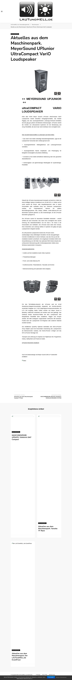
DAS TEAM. (44, 674)
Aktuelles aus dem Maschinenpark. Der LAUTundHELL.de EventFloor (20, 656)
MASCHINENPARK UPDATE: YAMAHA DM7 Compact (21, 437)
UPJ (60, 226)
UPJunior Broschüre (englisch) (30, 342)
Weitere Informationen (61, 677)
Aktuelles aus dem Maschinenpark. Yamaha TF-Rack (47, 528)
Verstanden (51, 677)
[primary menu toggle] (1, 11)
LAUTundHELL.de (23, 674)
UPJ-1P (28, 122)
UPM (54, 226)
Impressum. (52, 674)
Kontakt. (38, 674)
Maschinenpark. (42, 523)
